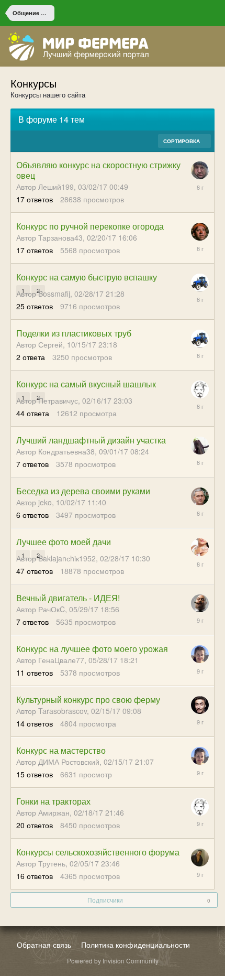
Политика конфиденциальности (135, 944)
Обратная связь (44, 944)
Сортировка (182, 141)
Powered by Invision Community (113, 960)
